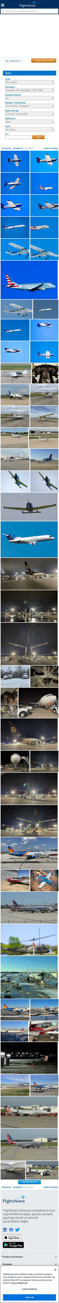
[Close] (55, 1269)
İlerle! (38, 137)
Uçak (7, 79)
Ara (7, 134)
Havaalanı (10, 87)
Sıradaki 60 (17, 148)
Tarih (7, 126)
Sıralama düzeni (13, 95)
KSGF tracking (51, 148)
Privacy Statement (19, 1283)
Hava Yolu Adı (11, 110)
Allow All (29, 1297)
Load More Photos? (29, 1182)
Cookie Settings (29, 1289)
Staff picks (10, 118)
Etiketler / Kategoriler (15, 103)
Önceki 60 (6, 148)
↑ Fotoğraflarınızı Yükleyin (43, 60)
